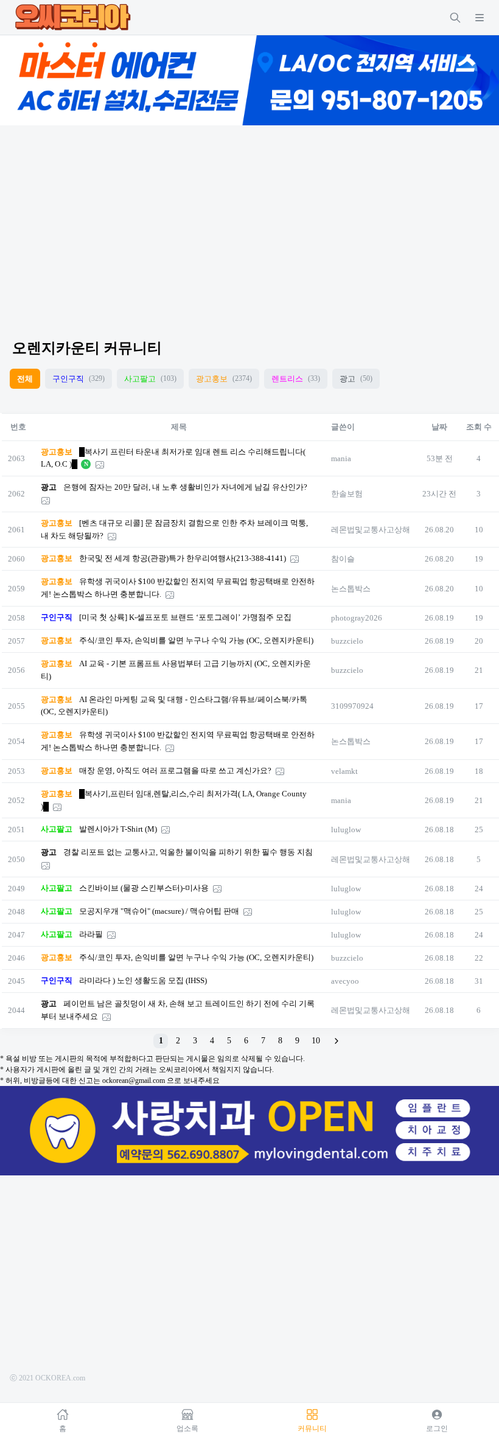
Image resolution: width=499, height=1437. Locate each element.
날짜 (439, 426)
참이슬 (343, 559)
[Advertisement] (249, 221)
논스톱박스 (351, 589)
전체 (25, 378)
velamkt (344, 771)
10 (316, 1040)
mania (341, 458)
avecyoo (345, 981)
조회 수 (479, 426)
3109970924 (352, 706)
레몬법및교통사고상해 (370, 530)
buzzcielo (347, 641)
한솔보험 (347, 494)
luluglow (346, 829)
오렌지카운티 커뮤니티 (87, 348)
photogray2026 (356, 618)
